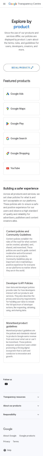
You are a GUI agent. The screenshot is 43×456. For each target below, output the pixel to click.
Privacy (6, 441)
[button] (21, 397)
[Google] (7, 429)
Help (9, 450)
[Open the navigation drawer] (4, 4)
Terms (16, 441)
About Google (9, 436)
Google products (27, 436)
